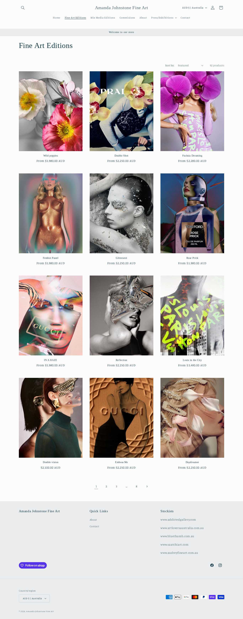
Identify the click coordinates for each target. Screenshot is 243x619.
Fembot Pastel (51, 258)
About (93, 519)
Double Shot (121, 155)
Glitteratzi (121, 258)
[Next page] (147, 486)
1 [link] (96, 486)
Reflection (121, 360)
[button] (23, 8)
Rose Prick (192, 258)
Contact (94, 526)
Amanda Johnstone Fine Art (40, 611)
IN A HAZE (50, 360)
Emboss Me (121, 462)
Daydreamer (192, 462)
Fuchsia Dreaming (192, 155)
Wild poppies (50, 155)
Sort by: (169, 65)
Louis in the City (192, 360)
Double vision (50, 462)
